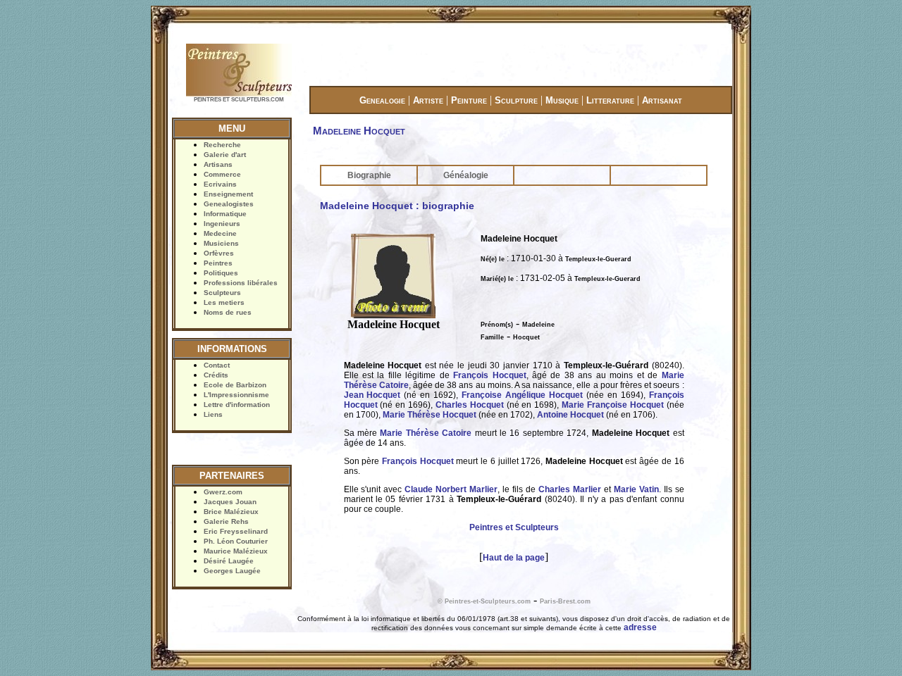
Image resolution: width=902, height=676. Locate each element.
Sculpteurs (222, 292)
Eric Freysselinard (236, 531)
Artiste (428, 100)
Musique (562, 100)
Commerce (222, 174)
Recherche (222, 145)
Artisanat (662, 100)
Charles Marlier (569, 489)
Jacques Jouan (230, 502)
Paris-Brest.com (565, 601)
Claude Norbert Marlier (451, 489)
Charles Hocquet (471, 405)
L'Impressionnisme (236, 395)
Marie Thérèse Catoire (425, 433)
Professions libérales (241, 283)
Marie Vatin (636, 489)
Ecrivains (220, 184)
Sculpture (516, 100)
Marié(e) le (497, 278)
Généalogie (465, 175)
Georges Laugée (232, 571)
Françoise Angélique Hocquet (522, 395)
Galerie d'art (225, 154)
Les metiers (224, 302)
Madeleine (538, 324)
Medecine (220, 233)
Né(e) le (493, 259)
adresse (640, 627)
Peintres (218, 263)
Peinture (469, 100)
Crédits (216, 375)
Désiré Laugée (229, 561)
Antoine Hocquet (570, 415)
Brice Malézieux (231, 511)
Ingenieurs (222, 223)
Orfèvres (219, 253)
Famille (492, 337)
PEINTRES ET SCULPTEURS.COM (239, 99)
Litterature (610, 100)
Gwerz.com (223, 492)
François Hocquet (489, 375)
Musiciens (221, 243)
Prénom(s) (497, 324)
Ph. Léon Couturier (236, 541)
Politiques (221, 273)
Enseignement (228, 194)
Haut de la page (514, 558)
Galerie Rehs (226, 521)
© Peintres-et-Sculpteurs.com (484, 601)
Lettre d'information (237, 404)
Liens (213, 414)
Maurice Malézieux (236, 551)
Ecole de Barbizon (235, 385)
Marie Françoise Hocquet (613, 405)
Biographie (369, 175)
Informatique (225, 214)
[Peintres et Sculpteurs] (239, 95)
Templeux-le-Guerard (598, 259)
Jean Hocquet (372, 395)
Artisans (218, 164)
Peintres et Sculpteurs (514, 527)
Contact (217, 365)
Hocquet (526, 337)
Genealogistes (229, 204)
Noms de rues (228, 312)
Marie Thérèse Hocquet (429, 415)
